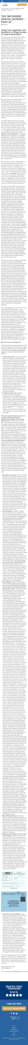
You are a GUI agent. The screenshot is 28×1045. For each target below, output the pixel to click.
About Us (14, 1027)
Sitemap (17, 1039)
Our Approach (14, 1029)
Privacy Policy (12, 1039)
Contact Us (14, 1035)
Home (3, 9)
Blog (7, 9)
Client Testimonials (13, 1031)
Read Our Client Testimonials (14, 987)
